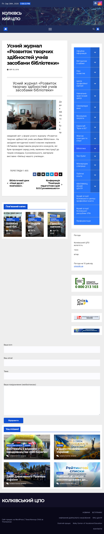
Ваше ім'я (8, 345)
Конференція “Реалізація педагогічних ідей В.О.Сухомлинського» (48, 184)
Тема (6, 371)
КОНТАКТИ (97, 529)
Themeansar (7, 522)
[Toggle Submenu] (95, 52)
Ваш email (8, 358)
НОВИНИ (31, 215)
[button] (93, 29)
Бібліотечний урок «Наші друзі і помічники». (19, 183)
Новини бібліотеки (11, 219)
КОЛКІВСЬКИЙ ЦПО (23, 500)
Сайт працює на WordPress (13, 519)
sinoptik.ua (78, 266)
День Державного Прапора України (25, 478)
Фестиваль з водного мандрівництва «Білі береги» (26, 450)
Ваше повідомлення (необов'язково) (20, 384)
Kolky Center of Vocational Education (87, 523)
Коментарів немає (18, 456)
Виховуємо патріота (14, 445)
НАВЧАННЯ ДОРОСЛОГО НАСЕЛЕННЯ (74, 518)
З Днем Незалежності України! (71, 450)
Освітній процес (64, 523)
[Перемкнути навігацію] (50, 29)
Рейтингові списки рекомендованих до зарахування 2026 (70, 479)
